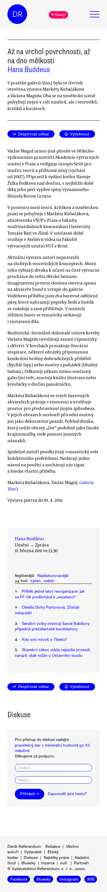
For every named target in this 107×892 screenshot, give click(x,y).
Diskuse (31, 857)
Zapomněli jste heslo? (67, 793)
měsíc (49, 580)
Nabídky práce (56, 857)
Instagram (69, 879)
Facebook (18, 879)
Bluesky (28, 863)
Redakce (52, 846)
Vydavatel (33, 852)
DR (17, 14)
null (63, 863)
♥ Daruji (58, 14)
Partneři (81, 863)
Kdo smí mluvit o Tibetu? (44, 639)
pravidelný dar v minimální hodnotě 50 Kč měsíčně (52, 748)
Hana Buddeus (28, 69)
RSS (90, 879)
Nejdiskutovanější (52, 575)
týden (36, 580)
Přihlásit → (29, 793)
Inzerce (47, 863)
